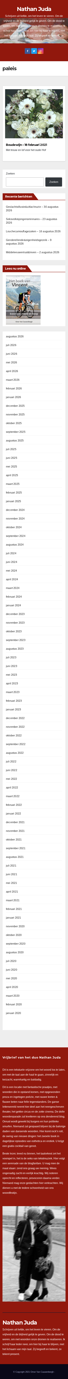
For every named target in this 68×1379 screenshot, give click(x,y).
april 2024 (12, 579)
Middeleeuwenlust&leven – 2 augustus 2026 (32, 252)
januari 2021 (13, 917)
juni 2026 (11, 353)
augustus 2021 (15, 857)
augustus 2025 (15, 440)
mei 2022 (11, 778)
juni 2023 (11, 666)
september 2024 (15, 536)
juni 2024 (11, 562)
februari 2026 (14, 388)
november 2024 (15, 518)
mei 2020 (11, 978)
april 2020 (12, 987)
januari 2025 (13, 501)
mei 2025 (11, 466)
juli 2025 (11, 449)
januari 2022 (13, 813)
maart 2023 (12, 692)
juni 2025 (11, 458)
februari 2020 (14, 1004)
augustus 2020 (15, 952)
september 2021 (15, 848)
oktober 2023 (14, 631)
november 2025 (15, 414)
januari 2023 (13, 709)
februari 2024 (14, 596)
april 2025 (12, 475)
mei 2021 (11, 883)
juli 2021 (11, 865)
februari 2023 (14, 700)
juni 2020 (11, 969)
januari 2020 (13, 1013)
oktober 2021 (14, 839)
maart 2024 (12, 588)
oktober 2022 (14, 735)
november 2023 (15, 622)
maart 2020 (12, 995)
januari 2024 (13, 605)
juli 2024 (11, 553)
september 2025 (15, 431)
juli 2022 (11, 761)
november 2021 (15, 831)
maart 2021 (12, 900)
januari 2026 (13, 397)
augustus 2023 (15, 648)
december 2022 (15, 718)
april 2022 (12, 787)
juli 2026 (11, 345)
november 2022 (15, 726)
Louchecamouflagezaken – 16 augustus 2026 (33, 231)
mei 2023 (11, 674)
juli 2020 (11, 961)
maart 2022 (12, 796)
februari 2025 (14, 492)
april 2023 (12, 683)
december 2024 (15, 510)
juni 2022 (11, 770)
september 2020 (15, 943)
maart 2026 (12, 379)
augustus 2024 (15, 544)
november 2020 (15, 926)
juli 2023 (11, 657)
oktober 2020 (14, 935)
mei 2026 (11, 362)
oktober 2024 (14, 527)
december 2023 (15, 614)
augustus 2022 (15, 752)
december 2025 (15, 405)
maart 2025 (12, 484)
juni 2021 (11, 874)
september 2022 (15, 744)
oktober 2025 (14, 423)
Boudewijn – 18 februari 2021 (26, 145)
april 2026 (12, 371)
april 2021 (12, 891)
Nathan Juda (34, 9)
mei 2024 (11, 570)
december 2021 (15, 822)
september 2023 (15, 640)
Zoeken (10, 173)
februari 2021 (14, 909)
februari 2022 (14, 805)
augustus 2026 (15, 336)
